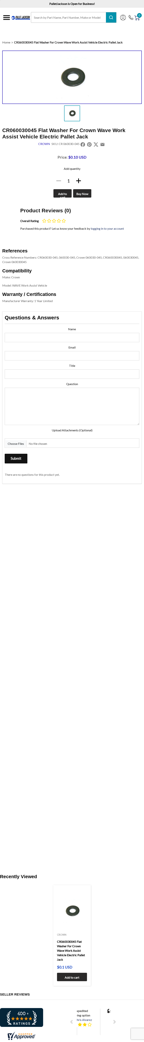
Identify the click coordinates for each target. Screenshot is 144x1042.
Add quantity (72, 168)
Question (72, 384)
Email (72, 347)
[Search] (111, 17)
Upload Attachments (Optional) (72, 430)
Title (72, 365)
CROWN (44, 144)
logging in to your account (107, 228)
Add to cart (62, 195)
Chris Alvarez (83, 1019)
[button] (72, 1022)
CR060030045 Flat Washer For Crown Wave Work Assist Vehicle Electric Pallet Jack (68, 42)
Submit (16, 458)
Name (72, 329)
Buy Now (82, 194)
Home (6, 42)
